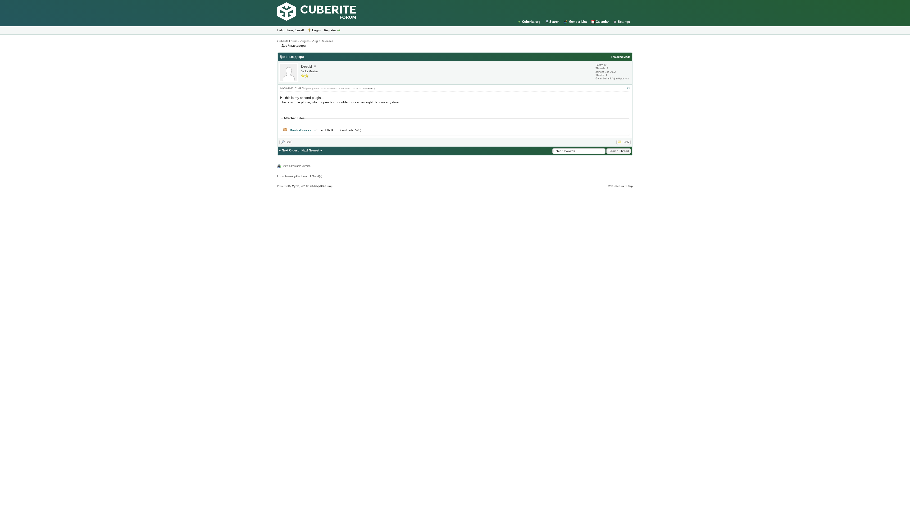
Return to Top (624, 186)
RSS (610, 186)
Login (316, 30)
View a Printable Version (296, 166)
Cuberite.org (531, 21)
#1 (628, 88)
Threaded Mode (620, 56)
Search (554, 21)
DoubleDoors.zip (302, 130)
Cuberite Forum (287, 41)
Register (330, 30)
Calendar (602, 21)
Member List (578, 21)
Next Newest (310, 150)
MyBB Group (324, 186)
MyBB (295, 186)
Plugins (304, 41)
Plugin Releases (322, 41)
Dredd (306, 66)
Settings (624, 21)
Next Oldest (290, 150)
